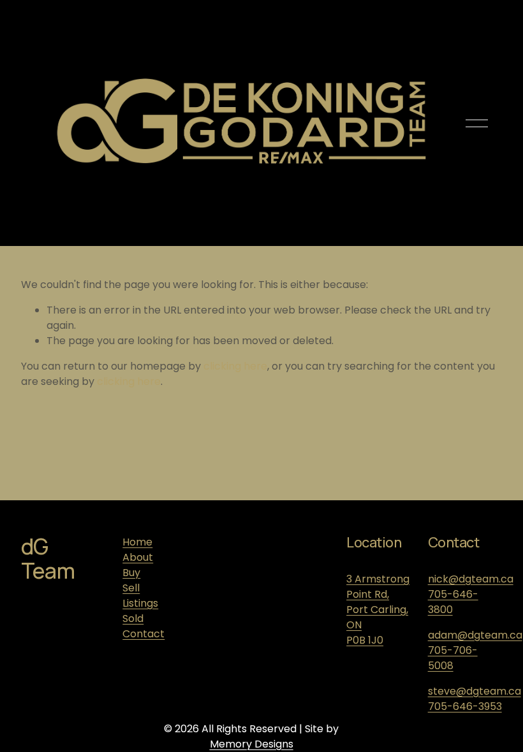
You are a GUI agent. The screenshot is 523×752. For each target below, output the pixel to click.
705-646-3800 (453, 602)
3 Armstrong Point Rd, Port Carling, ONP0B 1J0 (377, 609)
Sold (133, 618)
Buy (131, 572)
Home (137, 542)
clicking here (235, 366)
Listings (140, 603)
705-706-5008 (453, 658)
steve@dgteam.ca (474, 691)
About (137, 557)
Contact (143, 633)
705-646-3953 (465, 706)
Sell (131, 588)
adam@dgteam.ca (475, 635)
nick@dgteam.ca (470, 579)
